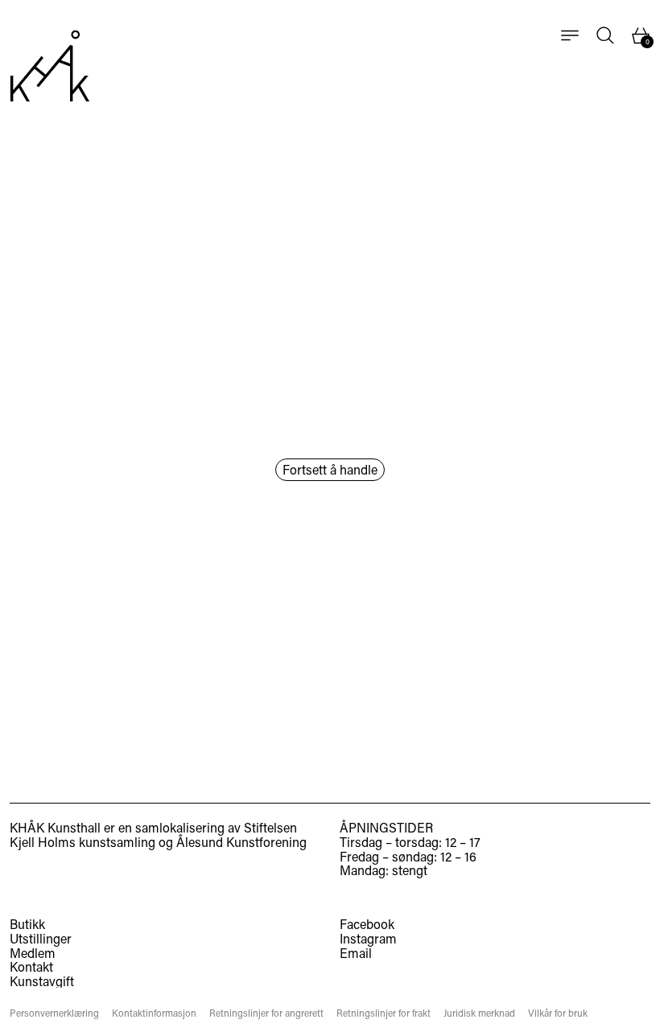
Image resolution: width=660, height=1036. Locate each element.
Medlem (33, 952)
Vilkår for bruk (558, 1013)
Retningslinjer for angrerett (266, 1013)
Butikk (27, 923)
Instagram (368, 938)
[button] (605, 35)
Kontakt (31, 966)
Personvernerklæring (54, 1013)
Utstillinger (41, 938)
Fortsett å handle (330, 469)
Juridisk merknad (479, 1013)
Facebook (367, 924)
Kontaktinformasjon (154, 1013)
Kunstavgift (42, 980)
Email (356, 953)
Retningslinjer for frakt (383, 1013)
